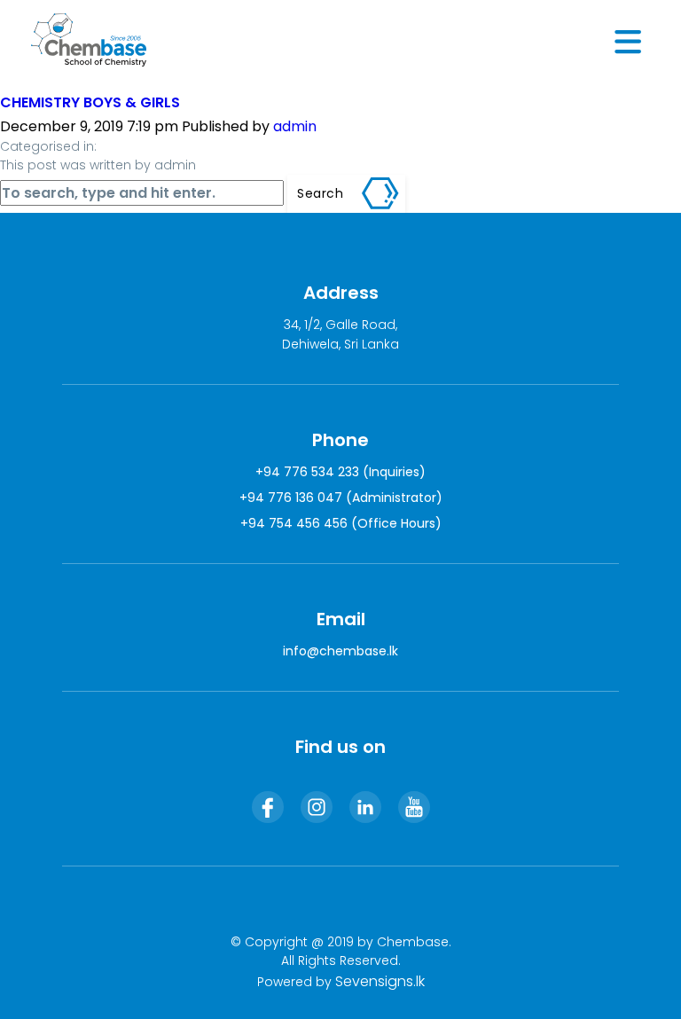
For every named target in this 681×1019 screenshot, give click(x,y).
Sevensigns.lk (380, 981)
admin (295, 126)
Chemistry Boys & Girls (90, 102)
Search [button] (320, 193)
